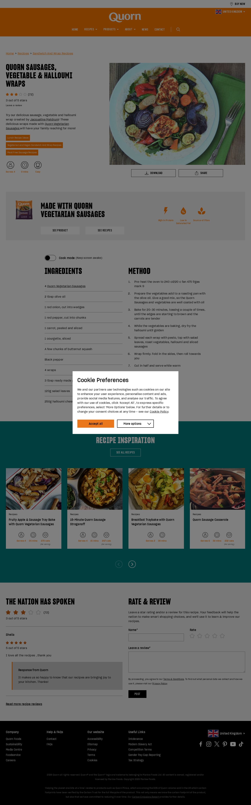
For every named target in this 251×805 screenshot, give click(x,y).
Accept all (96, 423)
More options (132, 423)
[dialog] (125, 402)
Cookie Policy (159, 411)
